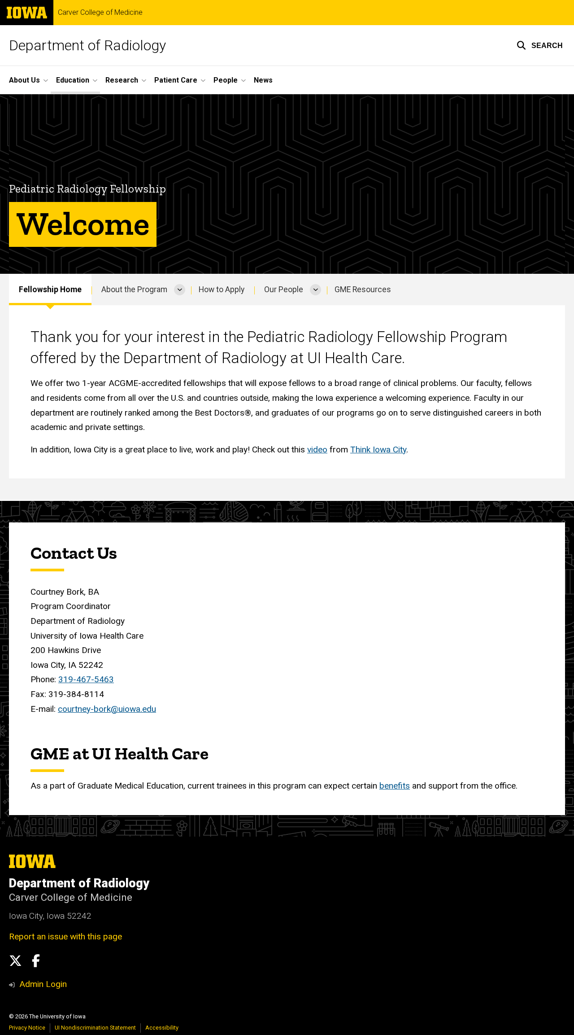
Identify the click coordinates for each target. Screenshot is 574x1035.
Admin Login (43, 984)
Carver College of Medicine (100, 13)
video (317, 449)
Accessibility (161, 1027)
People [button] (225, 80)
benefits (394, 786)
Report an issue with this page (65, 936)
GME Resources (363, 289)
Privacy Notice (27, 1027)
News (263, 80)
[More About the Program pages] (179, 289)
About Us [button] (24, 80)
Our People (283, 289)
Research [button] (121, 80)
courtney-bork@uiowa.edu (107, 709)
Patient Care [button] (175, 80)
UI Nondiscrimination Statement (95, 1027)
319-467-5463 (86, 679)
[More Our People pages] (315, 289)
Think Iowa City (378, 449)
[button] (539, 45)
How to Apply (221, 289)
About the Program (134, 289)
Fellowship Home (50, 289)
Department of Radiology (87, 45)
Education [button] (72, 80)
